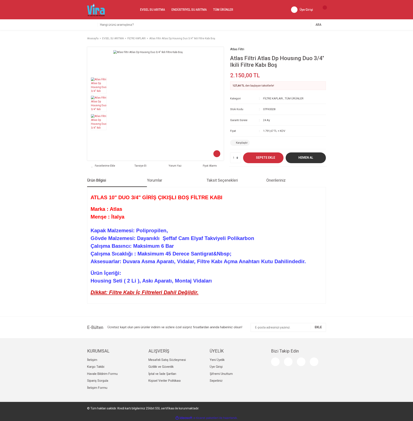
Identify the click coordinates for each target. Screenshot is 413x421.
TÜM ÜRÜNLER (294, 98)
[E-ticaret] (206, 418)
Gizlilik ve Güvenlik (161, 367)
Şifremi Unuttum (221, 374)
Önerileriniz (276, 180)
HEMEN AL (305, 157)
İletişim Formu (97, 388)
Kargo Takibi (95, 367)
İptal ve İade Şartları (162, 374)
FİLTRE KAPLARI (273, 98)
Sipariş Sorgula (97, 381)
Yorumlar (154, 180)
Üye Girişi (216, 367)
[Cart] (322, 9)
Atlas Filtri (237, 49)
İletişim (92, 360)
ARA (318, 24)
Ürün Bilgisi (96, 180)
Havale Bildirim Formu (102, 374)
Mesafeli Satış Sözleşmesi (167, 360)
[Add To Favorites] (103, 166)
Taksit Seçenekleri (222, 180)
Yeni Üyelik (217, 360)
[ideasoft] (184, 418)
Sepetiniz (216, 381)
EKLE (318, 327)
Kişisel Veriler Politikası (164, 381)
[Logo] (96, 9)
